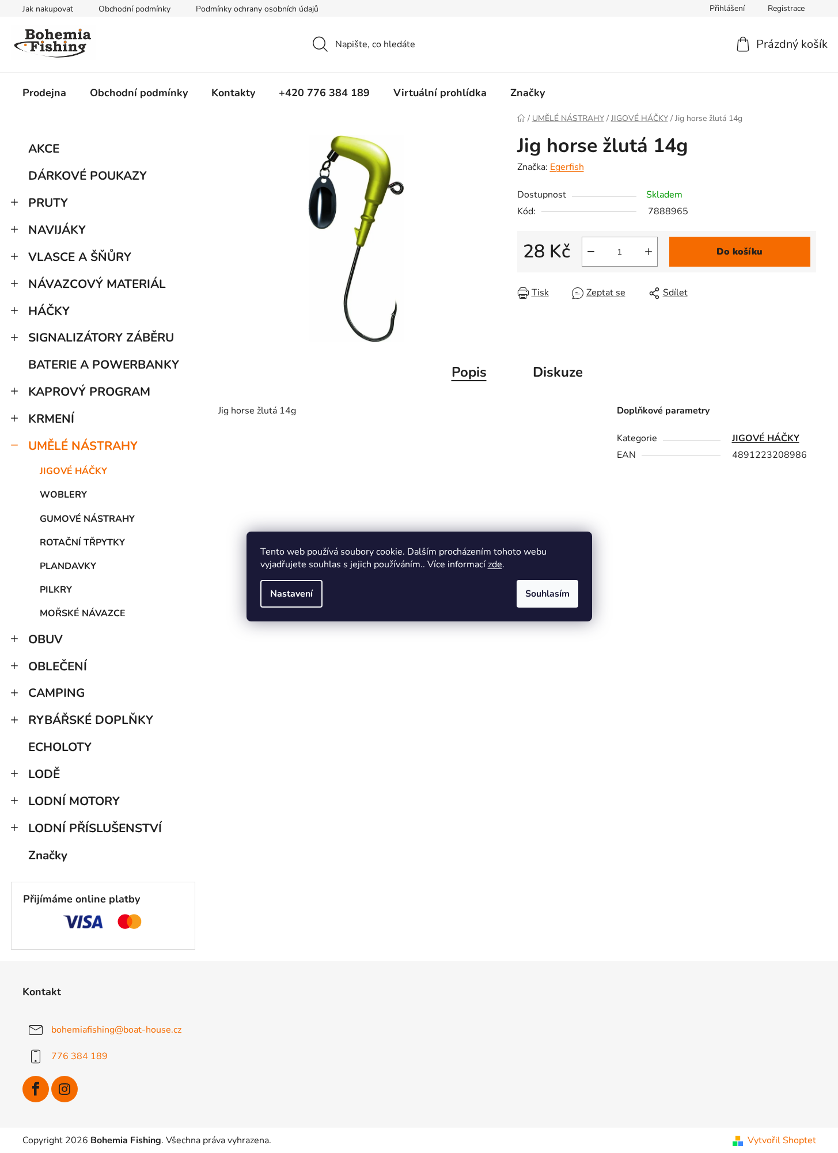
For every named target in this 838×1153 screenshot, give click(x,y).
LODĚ (44, 774)
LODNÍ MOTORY (74, 801)
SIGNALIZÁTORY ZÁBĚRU (101, 337)
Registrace (786, 8)
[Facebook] (35, 1089)
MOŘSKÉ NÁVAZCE (83, 613)
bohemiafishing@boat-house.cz (116, 1029)
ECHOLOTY (60, 747)
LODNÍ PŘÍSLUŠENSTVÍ (95, 828)
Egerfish (567, 167)
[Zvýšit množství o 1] (648, 251)
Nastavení (291, 593)
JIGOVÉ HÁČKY (73, 471)
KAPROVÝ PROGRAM (89, 392)
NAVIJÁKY (57, 230)
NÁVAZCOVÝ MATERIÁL (97, 284)
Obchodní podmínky (134, 8)
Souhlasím (547, 593)
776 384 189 (79, 1056)
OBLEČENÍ (57, 666)
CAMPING (56, 693)
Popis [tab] (469, 372)
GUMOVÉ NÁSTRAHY (87, 519)
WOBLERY (63, 494)
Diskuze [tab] (558, 372)
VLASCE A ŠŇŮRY (79, 257)
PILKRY (56, 589)
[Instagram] (64, 1089)
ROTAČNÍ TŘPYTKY (82, 542)
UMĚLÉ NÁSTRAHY (83, 446)
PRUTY (48, 203)
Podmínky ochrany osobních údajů (257, 8)
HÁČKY (49, 311)
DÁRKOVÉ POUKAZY (87, 176)
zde (495, 564)
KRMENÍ (51, 419)
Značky (47, 855)
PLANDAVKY (68, 566)
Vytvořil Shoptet (782, 1140)
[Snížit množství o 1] (591, 251)
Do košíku (739, 251)
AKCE (43, 149)
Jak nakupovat (47, 8)
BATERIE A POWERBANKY (103, 364)
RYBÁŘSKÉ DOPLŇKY (90, 720)
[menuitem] (44, 92)
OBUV (45, 639)
